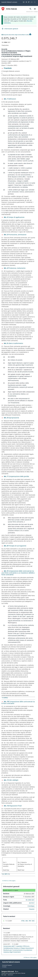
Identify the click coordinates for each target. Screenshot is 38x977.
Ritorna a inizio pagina (8, 881)
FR (26, 2)
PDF (30, 921)
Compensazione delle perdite (16, 476)
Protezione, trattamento (14, 268)
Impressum (10, 974)
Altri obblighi (11, 780)
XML (26, 921)
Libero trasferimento (13, 343)
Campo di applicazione (14, 217)
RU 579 (6, 874)
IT (28, 2)
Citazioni (31, 909)
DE (24, 2)
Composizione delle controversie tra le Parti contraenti (18, 702)
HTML (23, 921)
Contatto (4, 966)
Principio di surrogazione (15, 546)
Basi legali (3, 974)
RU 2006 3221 (30, 900)
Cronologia (31, 906)
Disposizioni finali (13, 806)
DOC (33, 921)
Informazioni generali (9, 29)
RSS (16, 971)
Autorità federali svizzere (9, 2)
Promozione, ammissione (15, 235)
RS (5, 697)
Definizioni (10, 99)
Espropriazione (11, 418)
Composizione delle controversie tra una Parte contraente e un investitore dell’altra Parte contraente (17, 573)
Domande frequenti (7, 965)
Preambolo (8, 68)
